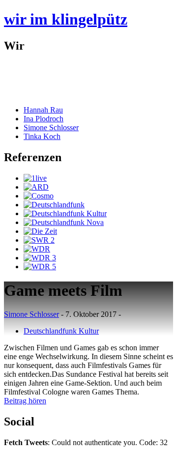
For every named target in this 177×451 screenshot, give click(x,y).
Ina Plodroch (43, 118)
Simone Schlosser (51, 127)
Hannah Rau (43, 110)
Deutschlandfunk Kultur (61, 331)
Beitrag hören (25, 400)
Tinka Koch (42, 136)
